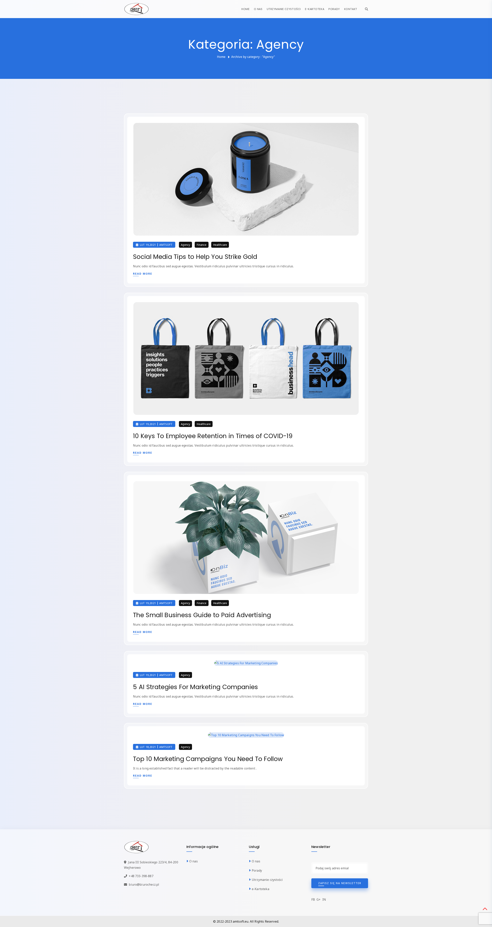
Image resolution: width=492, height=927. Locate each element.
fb (313, 899)
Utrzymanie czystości (284, 9)
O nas (258, 9)
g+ (319, 899)
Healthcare (220, 245)
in (324, 899)
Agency (185, 245)
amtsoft (165, 245)
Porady (334, 9)
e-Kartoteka (314, 9)
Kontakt (350, 9)
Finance (201, 245)
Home (245, 9)
